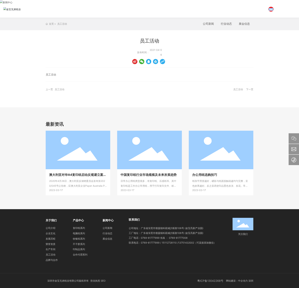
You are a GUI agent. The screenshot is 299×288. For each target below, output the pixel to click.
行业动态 (226, 23)
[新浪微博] (134, 61)
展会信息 (244, 23)
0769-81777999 (150, 237)
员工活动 (62, 23)
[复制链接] (162, 61)
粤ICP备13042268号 (210, 280)
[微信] (141, 61)
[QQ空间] (155, 61)
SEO (103, 280)
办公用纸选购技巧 (204, 174)
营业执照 (95, 280)
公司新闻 (208, 23)
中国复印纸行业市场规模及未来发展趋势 (149, 174)
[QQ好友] (148, 61)
